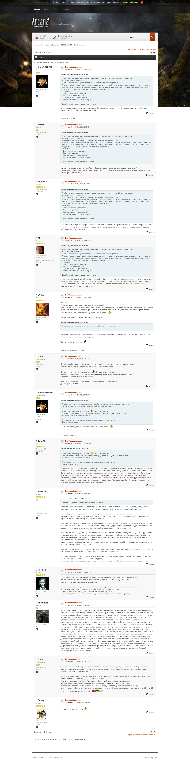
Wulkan (41, 295)
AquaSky (42, 181)
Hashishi (42, 569)
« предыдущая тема (134, 49)
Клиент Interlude (82, 3)
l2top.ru (64, 3)
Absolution (43, 602)
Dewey (41, 700)
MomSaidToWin (45, 67)
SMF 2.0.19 (37, 757)
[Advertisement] (124, 23)
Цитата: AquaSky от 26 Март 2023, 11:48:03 (75, 499)
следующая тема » (149, 49)
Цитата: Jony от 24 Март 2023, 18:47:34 (74, 322)
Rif (39, 238)
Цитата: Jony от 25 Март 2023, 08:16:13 (74, 75)
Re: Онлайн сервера (73, 67)
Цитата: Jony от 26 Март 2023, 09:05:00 (74, 400)
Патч (72, 3)
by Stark (151, 757)
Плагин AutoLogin (98, 3)
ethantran (42, 491)
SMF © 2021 (46, 757)
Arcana (55, 21)
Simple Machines (58, 757)
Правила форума (113, 3)
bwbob (41, 124)
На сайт (56, 3)
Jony (40, 356)
